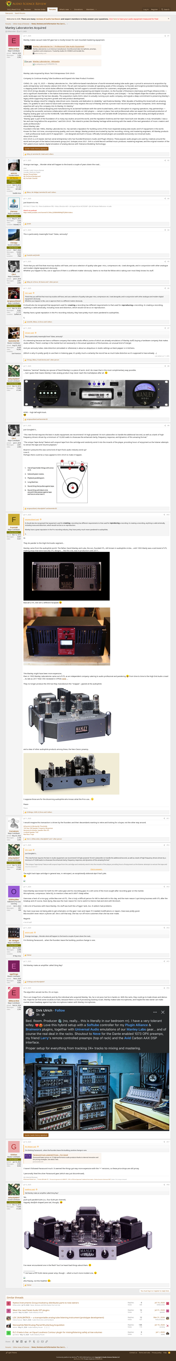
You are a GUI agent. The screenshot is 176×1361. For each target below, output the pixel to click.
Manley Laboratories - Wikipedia (46, 61)
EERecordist (11, 31)
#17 (168, 1142)
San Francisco (16, 353)
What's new (64, 9)
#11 (168, 818)
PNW (19, 256)
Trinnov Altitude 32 (42, 1179)
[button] (70, 9)
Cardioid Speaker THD (30, 832)
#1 (168, 36)
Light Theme (12, 1353)
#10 (168, 515)
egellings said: (30, 1189)
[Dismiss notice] (168, 19)
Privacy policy (157, 1353)
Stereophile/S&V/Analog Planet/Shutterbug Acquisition (39, 1325)
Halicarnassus (17, 1320)
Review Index (39, 9)
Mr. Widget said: (30, 1147)
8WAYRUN (99, 1359)
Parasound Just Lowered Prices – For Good (50, 1155)
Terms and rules (144, 1353)
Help (165, 1353)
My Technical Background (31, 176)
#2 (168, 160)
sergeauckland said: (32, 519)
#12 (168, 845)
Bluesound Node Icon (29, 1179)
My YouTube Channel (30, 178)
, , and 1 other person (42, 282)
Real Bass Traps (28, 834)
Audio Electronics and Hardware (43, 1320)
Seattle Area (17, 193)
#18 (168, 1185)
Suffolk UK (17, 314)
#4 (168, 230)
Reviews (27, 9)
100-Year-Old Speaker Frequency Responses (38, 828)
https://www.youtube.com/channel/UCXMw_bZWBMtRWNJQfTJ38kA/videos (48, 212)
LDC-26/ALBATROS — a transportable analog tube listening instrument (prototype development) (58, 1317)
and (33, 255)
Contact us (133, 1353)
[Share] (165, 36)
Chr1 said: (28, 293)
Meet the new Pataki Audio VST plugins (31, 1310)
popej (163, 1334)
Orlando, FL (17, 225)
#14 (168, 928)
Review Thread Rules (30, 174)
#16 (168, 988)
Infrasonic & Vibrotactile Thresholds (35, 826)
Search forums (20, 13)
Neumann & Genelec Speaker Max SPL (36, 830)
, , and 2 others (40, 154)
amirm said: (29, 932)
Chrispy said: (29, 333)
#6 (168, 288)
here (115, 19)
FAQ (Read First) (14, 9)
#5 (168, 261)
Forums (52, 9)
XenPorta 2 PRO (79, 1359)
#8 (168, 366)
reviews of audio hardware (48, 19)
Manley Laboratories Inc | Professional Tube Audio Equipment (58, 46)
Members (90, 9)
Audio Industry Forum (36, 1312)
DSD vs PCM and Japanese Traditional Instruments (80, 1179)
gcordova (16, 1335)
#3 (168, 199)
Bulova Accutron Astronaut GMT (102, 1179)
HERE (64, 678)
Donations (78, 9)
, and (42, 509)
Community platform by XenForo (75, 1357)
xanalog (162, 1327)
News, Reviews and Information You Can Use (45, 1305)
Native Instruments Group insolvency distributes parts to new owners (46, 1302)
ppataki (15, 1312)
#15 (168, 961)
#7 (168, 328)
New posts (9, 13)
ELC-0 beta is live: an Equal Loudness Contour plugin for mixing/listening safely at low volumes (57, 1332)
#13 (168, 887)
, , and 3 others (39, 812)
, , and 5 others (41, 192)
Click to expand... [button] (96, 869)
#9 (168, 425)
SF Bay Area (17, 956)
